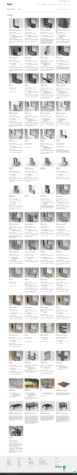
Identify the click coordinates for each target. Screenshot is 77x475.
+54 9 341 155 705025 (43, 460)
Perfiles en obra (50, 4)
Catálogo (43, 4)
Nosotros (8, 460)
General (19, 463)
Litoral (18, 462)
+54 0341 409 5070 (42, 461)
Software (56, 4)
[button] (74, 472)
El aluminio (8, 462)
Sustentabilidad (9, 461)
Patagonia (19, 461)
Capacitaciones (9, 463)
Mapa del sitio (57, 464)
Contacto (65, 4)
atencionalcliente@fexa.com (42, 464)
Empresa (38, 4)
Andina (19, 460)
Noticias (60, 4)
